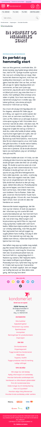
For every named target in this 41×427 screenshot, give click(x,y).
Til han (15, 12)
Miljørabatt (21, 355)
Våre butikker (20, 321)
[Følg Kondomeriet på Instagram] (8, 283)
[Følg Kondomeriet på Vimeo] (28, 283)
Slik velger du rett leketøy (20, 372)
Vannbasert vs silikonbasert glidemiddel (20, 380)
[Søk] (37, 18)
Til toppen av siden (20, 424)
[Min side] (32, 6)
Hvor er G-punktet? (20, 389)
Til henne (5, 12)
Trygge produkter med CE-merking (20, 360)
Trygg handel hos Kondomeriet (20, 352)
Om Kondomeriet (20, 346)
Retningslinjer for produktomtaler (20, 335)
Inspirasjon (21, 54)
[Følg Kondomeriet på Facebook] (18, 283)
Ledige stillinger (20, 363)
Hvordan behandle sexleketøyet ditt (20, 377)
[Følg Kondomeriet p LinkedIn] (33, 283)
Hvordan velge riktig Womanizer (20, 391)
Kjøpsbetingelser (20, 324)
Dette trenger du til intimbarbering (20, 386)
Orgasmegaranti (20, 349)
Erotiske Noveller (9, 54)
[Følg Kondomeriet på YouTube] (23, 283)
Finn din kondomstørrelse (20, 383)
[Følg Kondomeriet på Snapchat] (13, 283)
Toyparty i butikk (20, 358)
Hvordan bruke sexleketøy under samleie (20, 394)
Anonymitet (28, 1)
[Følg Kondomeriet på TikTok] (20, 287)
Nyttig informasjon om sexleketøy (20, 375)
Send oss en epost (20, 303)
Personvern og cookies (20, 327)
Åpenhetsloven (20, 329)
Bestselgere (34, 12)
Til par (24, 12)
